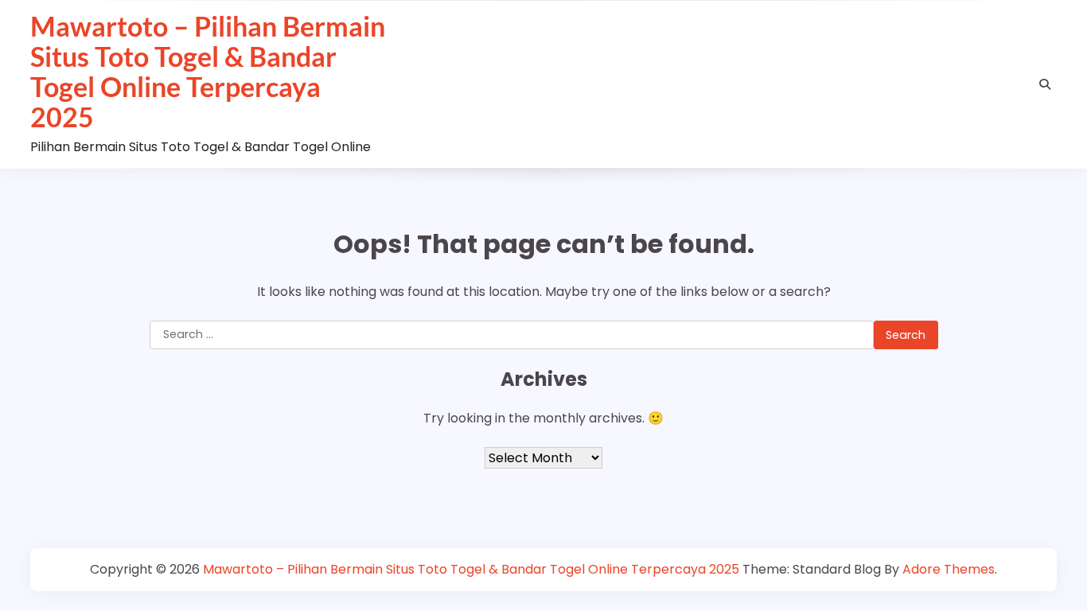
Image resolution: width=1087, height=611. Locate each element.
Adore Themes (948, 569)
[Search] (1045, 84)
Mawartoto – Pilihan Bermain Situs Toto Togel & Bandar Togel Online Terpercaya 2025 (207, 71)
